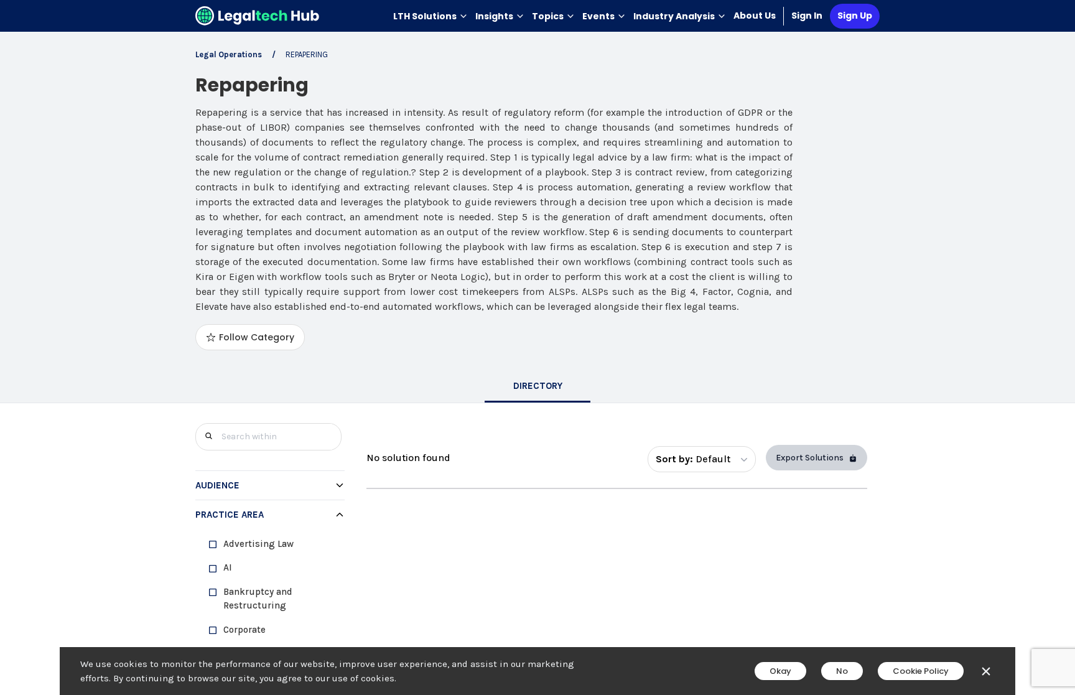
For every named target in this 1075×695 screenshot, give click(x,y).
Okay (780, 671)
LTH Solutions (425, 16)
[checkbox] (275, 544)
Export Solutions (810, 457)
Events (598, 16)
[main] (537, 347)
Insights (494, 16)
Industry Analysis (674, 16)
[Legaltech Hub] (257, 16)
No (842, 671)
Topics (548, 16)
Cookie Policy (921, 671)
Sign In (806, 15)
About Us (754, 15)
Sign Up (854, 15)
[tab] (537, 387)
